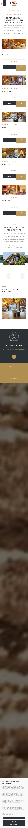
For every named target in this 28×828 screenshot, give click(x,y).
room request (9, 67)
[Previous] (11, 268)
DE (1, 3)
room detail (14, 61)
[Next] (15, 268)
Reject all (14, 821)
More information (14, 824)
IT (1, 4)
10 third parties (10, 785)
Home (10, 10)
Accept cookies (14, 818)
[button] (25, 781)
